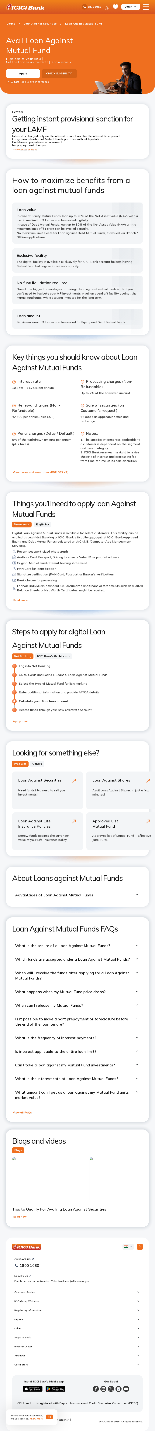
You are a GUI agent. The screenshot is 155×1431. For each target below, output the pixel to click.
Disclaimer (62, 1419)
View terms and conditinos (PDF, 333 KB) (40, 472)
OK (49, 1417)
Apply (23, 73)
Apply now (20, 721)
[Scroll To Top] (140, 1247)
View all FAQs (22, 1112)
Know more (60, 61)
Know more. (36, 1418)
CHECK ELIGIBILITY (59, 73)
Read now (19, 1216)
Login (128, 6)
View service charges (25, 149)
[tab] (22, 525)
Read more (20, 600)
